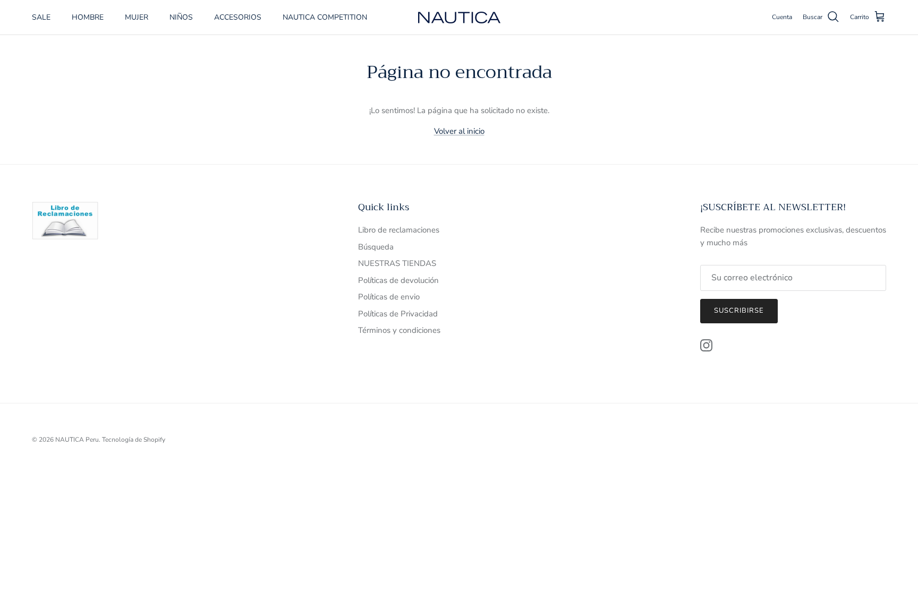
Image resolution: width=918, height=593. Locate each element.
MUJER (136, 17)
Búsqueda (376, 247)
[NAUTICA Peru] (459, 17)
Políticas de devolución (398, 280)
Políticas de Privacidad (398, 313)
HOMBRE (88, 17)
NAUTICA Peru (77, 439)
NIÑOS (181, 17)
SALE (41, 17)
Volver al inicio (459, 131)
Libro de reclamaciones (398, 230)
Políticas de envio (389, 296)
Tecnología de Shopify (133, 439)
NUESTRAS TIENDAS (397, 263)
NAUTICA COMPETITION (325, 17)
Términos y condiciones (399, 330)
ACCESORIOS (237, 17)
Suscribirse (739, 310)
